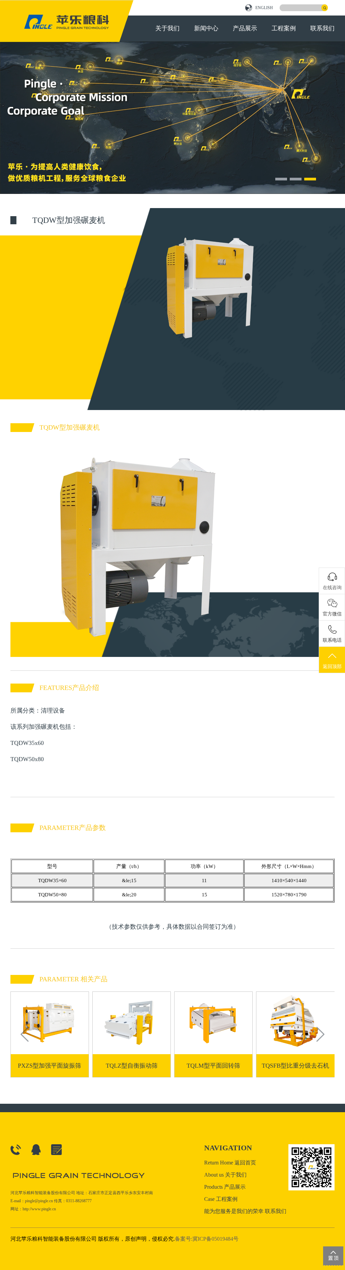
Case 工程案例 (221, 1199)
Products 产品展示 (225, 1187)
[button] (281, 179)
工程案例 (284, 28)
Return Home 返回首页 (230, 1162)
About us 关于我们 (225, 1175)
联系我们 (322, 28)
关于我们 (167, 28)
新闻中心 (206, 28)
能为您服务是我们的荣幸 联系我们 (245, 1211)
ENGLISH (264, 7)
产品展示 (245, 28)
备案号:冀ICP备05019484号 (207, 1239)
